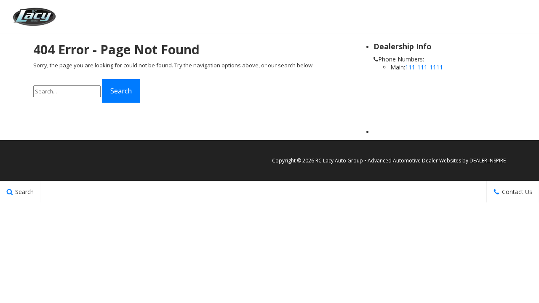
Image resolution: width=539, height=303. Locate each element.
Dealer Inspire (488, 160)
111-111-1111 (424, 67)
